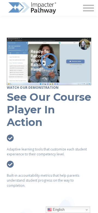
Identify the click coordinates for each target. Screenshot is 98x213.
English (58, 210)
